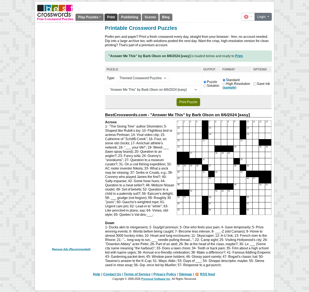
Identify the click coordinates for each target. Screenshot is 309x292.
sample (229, 87)
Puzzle (212, 82)
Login (262, 16)
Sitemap (185, 274)
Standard (233, 80)
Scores (150, 17)
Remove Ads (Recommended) (71, 249)
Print (111, 17)
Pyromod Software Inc (155, 278)
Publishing (129, 17)
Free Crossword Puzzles (55, 19)
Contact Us (112, 274)
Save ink (263, 83)
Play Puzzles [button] (88, 17)
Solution (213, 85)
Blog (166, 17)
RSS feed (207, 274)
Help (96, 274)
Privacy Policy (164, 274)
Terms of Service (137, 274)
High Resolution (238, 83)
